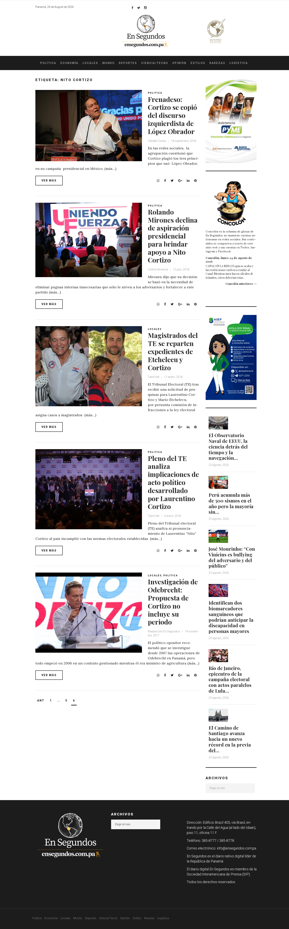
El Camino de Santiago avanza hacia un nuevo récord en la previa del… (230, 739)
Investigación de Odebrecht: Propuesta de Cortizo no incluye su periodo (173, 601)
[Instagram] (145, 7)
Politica (155, 93)
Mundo (108, 63)
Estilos (198, 63)
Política (48, 63)
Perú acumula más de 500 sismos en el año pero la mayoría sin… (231, 503)
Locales (90, 63)
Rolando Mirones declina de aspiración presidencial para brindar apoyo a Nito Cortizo (173, 236)
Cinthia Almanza (158, 269)
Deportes (128, 63)
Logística (238, 63)
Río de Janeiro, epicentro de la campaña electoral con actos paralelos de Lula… (230, 679)
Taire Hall (153, 376)
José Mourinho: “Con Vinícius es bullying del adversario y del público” (232, 557)
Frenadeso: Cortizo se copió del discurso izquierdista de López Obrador (172, 115)
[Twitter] (139, 7)
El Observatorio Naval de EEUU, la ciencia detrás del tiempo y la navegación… (228, 446)
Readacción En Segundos (164, 631)
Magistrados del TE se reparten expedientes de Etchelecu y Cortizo (173, 351)
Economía (69, 63)
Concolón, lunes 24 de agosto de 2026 (229, 259)
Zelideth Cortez (157, 140)
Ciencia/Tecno (154, 63)
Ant (40, 700)
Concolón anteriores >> (241, 284)
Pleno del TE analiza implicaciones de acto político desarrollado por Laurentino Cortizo (173, 482)
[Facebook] (132, 7)
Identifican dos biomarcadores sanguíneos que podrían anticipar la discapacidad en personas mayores (231, 617)
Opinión (179, 63)
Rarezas (217, 63)
